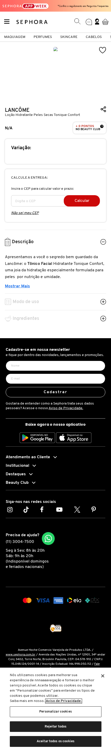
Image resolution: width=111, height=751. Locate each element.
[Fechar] (102, 676)
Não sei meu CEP (25, 213)
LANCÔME (17, 110)
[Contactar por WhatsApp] (48, 538)
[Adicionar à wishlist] (102, 50)
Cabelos (94, 37)
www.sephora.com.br (20, 654)
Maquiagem (14, 37)
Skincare (68, 37)
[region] (55, 709)
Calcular (82, 201)
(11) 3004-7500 (20, 542)
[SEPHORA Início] (32, 21)
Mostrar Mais (17, 286)
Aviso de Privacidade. (66, 408)
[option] (55, 73)
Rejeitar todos (56, 726)
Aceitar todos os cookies (55, 741)
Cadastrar (56, 392)
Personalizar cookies (55, 711)
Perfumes (43, 37)
